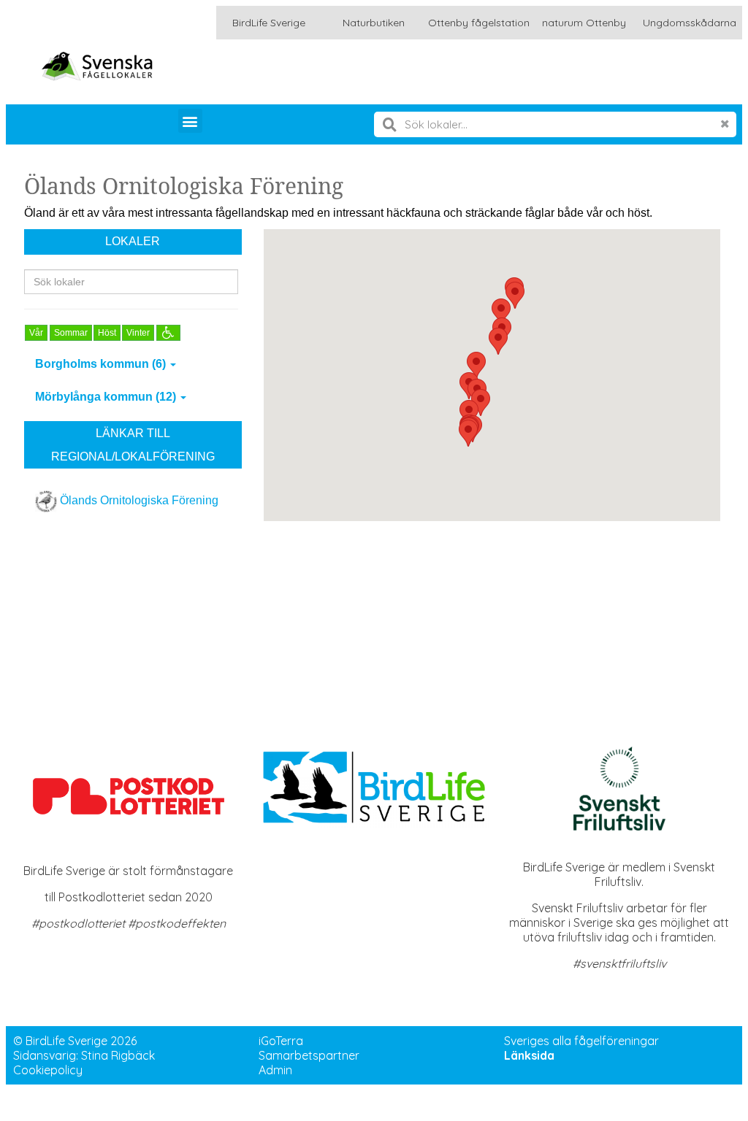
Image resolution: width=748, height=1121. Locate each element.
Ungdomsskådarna (689, 22)
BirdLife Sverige (268, 22)
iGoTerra (281, 1040)
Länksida (529, 1055)
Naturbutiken (374, 22)
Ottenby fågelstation (479, 22)
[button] (190, 121)
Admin (275, 1070)
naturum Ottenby (584, 22)
